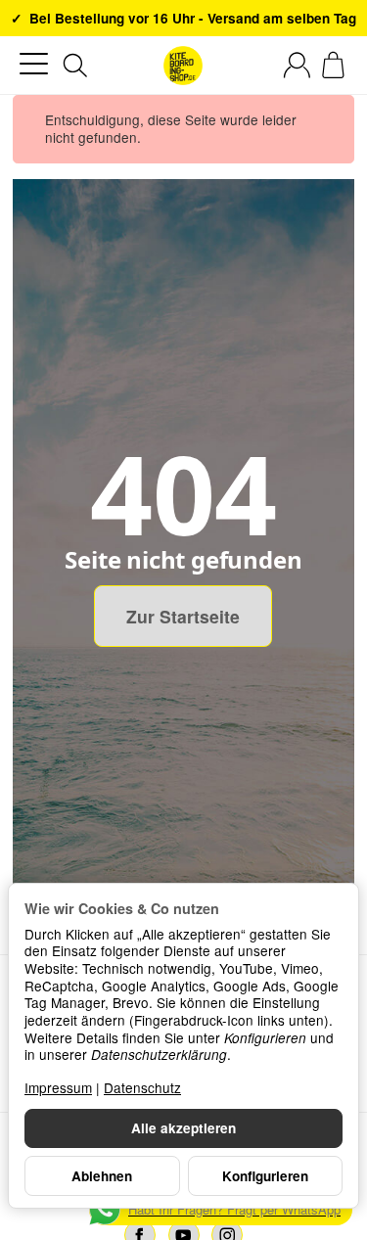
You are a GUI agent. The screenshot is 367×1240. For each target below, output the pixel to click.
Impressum (58, 1087)
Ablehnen (101, 1176)
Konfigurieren (265, 1176)
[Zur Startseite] (183, 65)
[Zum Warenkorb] (333, 65)
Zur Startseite (183, 616)
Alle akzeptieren (183, 1128)
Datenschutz (142, 1087)
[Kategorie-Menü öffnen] (34, 64)
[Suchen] (75, 65)
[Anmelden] (297, 65)
